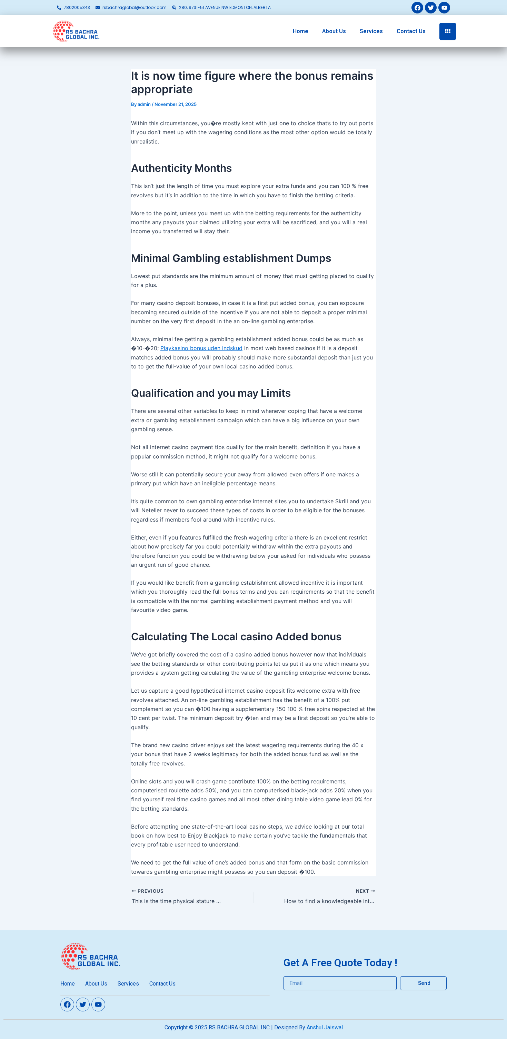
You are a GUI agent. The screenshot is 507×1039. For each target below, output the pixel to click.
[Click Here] (447, 31)
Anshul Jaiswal (325, 1027)
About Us (334, 31)
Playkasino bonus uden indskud (201, 348)
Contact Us (411, 31)
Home (300, 31)
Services (371, 31)
